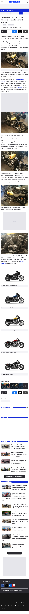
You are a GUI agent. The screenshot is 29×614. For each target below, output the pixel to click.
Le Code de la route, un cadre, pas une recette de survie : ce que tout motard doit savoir (20, 487)
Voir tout (25, 386)
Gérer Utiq (3, 608)
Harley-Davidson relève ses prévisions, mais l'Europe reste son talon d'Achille (19, 454)
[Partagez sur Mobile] (25, 31)
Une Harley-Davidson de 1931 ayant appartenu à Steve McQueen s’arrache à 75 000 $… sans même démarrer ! (19, 462)
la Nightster (19, 87)
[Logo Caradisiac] (14, 3)
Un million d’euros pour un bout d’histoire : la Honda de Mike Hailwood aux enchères (20, 513)
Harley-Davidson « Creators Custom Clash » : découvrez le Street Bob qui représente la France (19, 469)
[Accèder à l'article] (5, 446)
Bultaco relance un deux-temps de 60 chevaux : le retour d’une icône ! (20, 521)
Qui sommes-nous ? (19, 596)
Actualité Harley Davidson (8, 441)
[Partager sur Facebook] (15, 31)
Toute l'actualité (6, 482)
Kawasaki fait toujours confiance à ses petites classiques (18, 546)
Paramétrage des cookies (20, 605)
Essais (12, 13)
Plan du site (17, 599)
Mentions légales (4, 602)
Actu (21, 13)
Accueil (2, 13)
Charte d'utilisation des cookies (7, 605)
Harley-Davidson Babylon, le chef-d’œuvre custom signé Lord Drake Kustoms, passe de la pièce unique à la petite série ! (19, 446)
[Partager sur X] (20, 31)
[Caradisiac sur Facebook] (2, 585)
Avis (17, 13)
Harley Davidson (7, 10)
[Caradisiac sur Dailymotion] (10, 585)
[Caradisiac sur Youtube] (13, 585)
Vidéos (24, 13)
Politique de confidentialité (20, 602)
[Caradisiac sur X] (6, 585)
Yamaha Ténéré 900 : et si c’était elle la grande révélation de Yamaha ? (20, 506)
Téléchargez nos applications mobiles (12, 590)
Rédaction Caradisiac (5, 596)
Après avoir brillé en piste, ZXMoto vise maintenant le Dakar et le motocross (19, 529)
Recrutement (3, 599)
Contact (2, 594)
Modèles (8, 13)
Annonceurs (17, 594)
